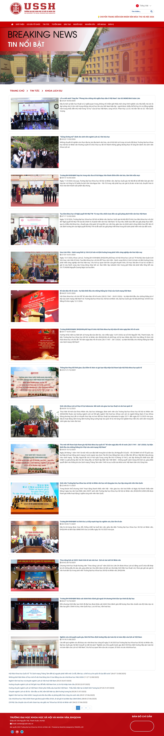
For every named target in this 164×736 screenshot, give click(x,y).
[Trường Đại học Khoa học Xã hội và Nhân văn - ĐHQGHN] (16, 8)
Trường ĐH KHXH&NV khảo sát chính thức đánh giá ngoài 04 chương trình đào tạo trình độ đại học (97, 599)
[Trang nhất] (12, 24)
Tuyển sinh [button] (56, 24)
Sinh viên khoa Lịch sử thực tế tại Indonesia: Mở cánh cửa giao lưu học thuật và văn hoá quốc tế (96, 406)
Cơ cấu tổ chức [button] (33, 24)
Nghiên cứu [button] (90, 24)
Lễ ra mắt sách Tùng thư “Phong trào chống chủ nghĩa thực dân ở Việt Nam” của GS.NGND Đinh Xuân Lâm (100, 98)
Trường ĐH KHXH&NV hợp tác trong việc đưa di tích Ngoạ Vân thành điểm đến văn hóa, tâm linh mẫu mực (100, 175)
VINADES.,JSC (79, 727)
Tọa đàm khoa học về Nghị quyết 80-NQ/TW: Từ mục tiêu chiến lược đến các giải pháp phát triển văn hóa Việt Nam (103, 214)
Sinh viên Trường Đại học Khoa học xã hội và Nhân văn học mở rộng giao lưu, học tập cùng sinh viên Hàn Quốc (101, 483)
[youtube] (17, 731)
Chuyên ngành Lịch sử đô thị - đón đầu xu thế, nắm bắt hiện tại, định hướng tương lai (40, 692)
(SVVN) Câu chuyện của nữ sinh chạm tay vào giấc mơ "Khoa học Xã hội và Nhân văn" (40, 702)
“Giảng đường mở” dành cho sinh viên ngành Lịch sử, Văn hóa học (85, 137)
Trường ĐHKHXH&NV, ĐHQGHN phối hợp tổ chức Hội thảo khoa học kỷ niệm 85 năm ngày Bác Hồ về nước (99, 329)
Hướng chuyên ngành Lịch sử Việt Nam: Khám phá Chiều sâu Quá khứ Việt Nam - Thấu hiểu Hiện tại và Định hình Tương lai (54, 688)
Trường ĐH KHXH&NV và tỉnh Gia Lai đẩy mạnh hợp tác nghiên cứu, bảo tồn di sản (91, 522)
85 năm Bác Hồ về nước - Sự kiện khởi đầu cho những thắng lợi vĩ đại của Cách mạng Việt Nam (95, 291)
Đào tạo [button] (67, 24)
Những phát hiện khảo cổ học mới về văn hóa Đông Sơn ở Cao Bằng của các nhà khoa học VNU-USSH (46, 677)
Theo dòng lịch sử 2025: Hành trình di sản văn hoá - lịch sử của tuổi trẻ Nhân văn (90, 560)
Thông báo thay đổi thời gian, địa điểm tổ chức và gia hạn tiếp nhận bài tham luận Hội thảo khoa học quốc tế (101, 368)
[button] (142, 5)
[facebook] (12, 731)
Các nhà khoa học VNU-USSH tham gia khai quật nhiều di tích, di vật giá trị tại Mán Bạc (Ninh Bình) (45, 699)
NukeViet (63, 727)
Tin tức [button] (46, 24)
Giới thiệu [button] (20, 24)
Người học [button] (77, 24)
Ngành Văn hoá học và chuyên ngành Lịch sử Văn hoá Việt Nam (32, 681)
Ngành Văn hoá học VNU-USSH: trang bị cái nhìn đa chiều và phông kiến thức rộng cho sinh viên (44, 695)
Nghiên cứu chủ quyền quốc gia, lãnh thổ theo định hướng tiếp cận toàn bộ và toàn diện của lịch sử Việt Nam (101, 637)
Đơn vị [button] (111, 24)
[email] (22, 731)
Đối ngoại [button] (101, 24)
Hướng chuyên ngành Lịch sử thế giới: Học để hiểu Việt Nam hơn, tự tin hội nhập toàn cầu (42, 684)
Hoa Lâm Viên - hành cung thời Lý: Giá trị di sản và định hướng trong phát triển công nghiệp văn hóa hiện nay (101, 252)
